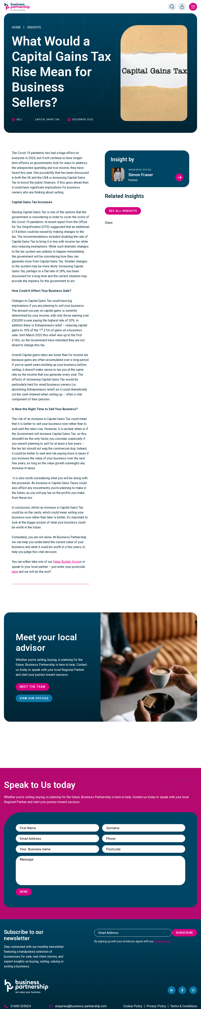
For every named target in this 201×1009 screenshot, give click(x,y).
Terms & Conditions (183, 1006)
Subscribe (184, 932)
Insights (34, 27)
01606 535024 (21, 1006)
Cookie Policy (132, 1006)
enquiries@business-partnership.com (81, 1006)
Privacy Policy (162, 941)
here (15, 572)
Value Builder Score (66, 562)
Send (24, 891)
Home (16, 27)
